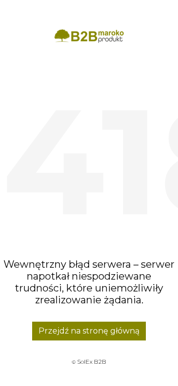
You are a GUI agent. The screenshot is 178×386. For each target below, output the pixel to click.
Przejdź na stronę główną (89, 331)
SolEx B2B (91, 361)
